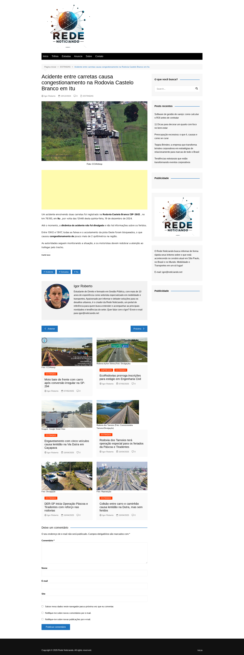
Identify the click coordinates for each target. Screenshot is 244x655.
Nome (44, 568)
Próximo (137, 329)
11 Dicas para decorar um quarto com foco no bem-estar (175, 126)
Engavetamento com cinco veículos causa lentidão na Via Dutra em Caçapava (66, 444)
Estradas (66, 56)
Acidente (49, 272)
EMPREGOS (106, 370)
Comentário (48, 540)
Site (43, 594)
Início (45, 56)
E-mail (45, 581)
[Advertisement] (94, 190)
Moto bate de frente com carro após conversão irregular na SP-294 (64, 383)
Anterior (51, 329)
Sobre (89, 56)
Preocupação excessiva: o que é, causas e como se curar (175, 136)
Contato (99, 56)
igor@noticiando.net (172, 272)
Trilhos (55, 56)
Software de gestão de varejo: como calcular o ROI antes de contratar (176, 116)
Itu (77, 272)
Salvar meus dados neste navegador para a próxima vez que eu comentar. (79, 606)
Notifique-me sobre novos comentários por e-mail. (68, 613)
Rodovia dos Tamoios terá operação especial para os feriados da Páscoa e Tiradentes (121, 443)
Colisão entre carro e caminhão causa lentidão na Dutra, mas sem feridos (121, 507)
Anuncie (78, 56)
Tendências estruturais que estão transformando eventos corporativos (172, 160)
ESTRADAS (88, 96)
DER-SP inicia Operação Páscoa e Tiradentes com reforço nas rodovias (66, 507)
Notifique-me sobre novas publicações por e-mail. (68, 619)
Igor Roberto (49, 96)
